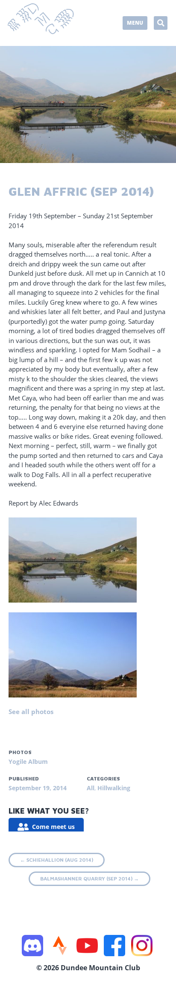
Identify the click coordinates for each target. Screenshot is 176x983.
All (90, 788)
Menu (135, 22)
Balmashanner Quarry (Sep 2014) (89, 878)
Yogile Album (28, 761)
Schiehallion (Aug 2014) (56, 860)
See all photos (31, 711)
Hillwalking (113, 788)
